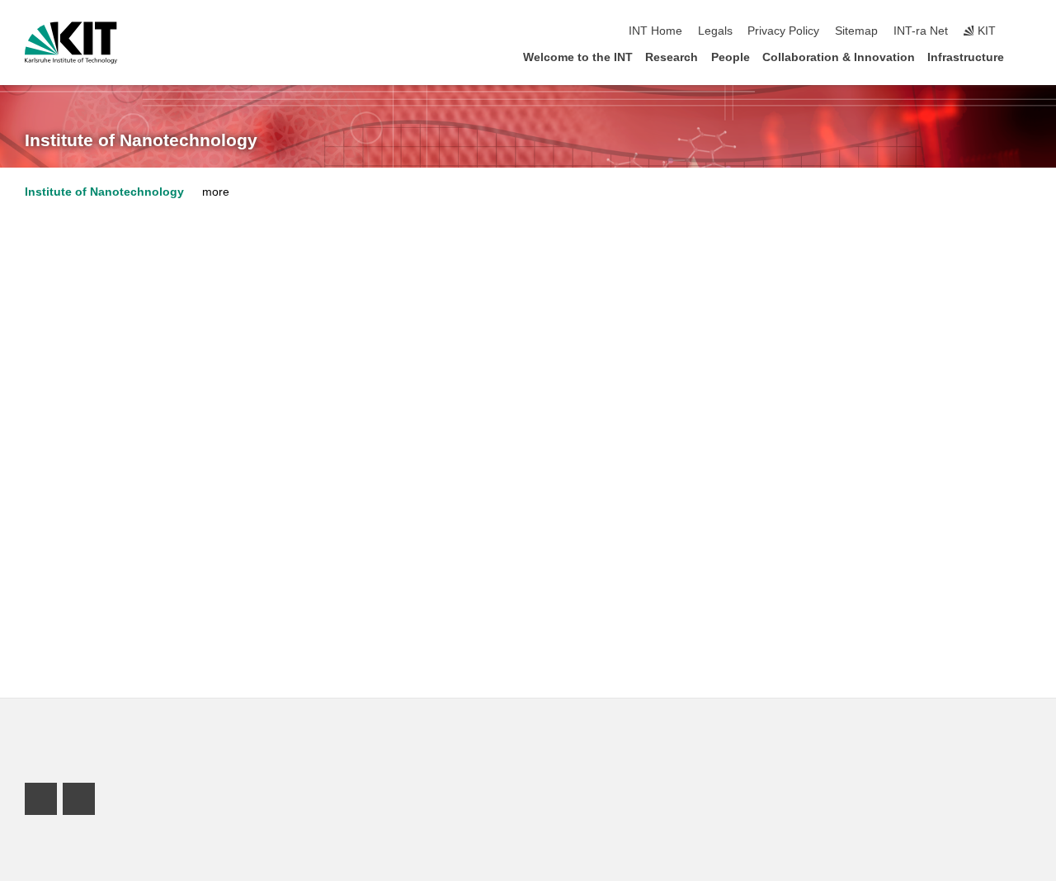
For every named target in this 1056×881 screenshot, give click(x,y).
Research (671, 57)
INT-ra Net (920, 31)
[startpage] (1026, 57)
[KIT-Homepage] (71, 42)
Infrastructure (965, 57)
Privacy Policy (783, 31)
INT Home (655, 31)
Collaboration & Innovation (838, 57)
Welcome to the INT (578, 57)
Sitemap (856, 31)
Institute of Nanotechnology (141, 140)
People (730, 57)
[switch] (1026, 31)
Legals (715, 31)
